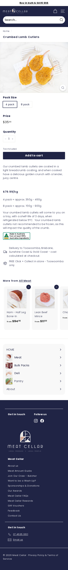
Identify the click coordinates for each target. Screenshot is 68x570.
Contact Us (14, 515)
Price (6, 116)
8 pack (25, 104)
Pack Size (10, 97)
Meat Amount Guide (20, 470)
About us (13, 465)
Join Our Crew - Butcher (22, 476)
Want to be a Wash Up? (22, 480)
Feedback (14, 510)
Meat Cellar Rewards (20, 500)
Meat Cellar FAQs (18, 495)
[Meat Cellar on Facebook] (42, 421)
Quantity (9, 132)
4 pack (10, 104)
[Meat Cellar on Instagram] (36, 421)
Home (6, 31)
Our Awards (15, 490)
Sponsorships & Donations (23, 485)
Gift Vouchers (16, 505)
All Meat (25, 280)
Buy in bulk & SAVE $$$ (34, 3)
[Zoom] (63, 88)
